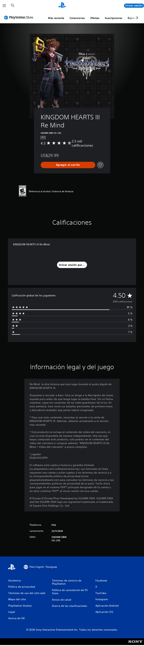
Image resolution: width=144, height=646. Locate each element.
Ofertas (94, 18)
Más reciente (56, 18)
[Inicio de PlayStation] (62, 5)
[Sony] (135, 644)
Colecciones (77, 18)
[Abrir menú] (4, 5)
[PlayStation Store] (19, 17)
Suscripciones (113, 18)
